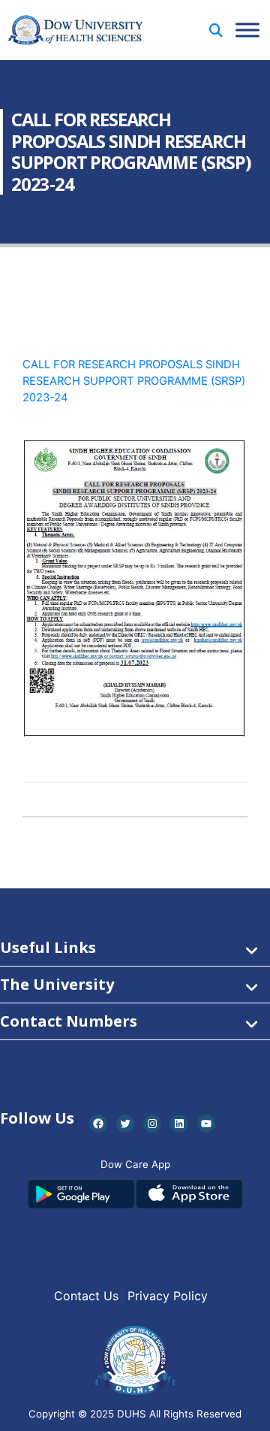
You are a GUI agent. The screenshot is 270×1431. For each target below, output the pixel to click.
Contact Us (86, 1295)
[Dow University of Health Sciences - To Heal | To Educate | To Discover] (75, 30)
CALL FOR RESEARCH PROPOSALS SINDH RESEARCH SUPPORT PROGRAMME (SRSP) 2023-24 (133, 381)
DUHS (131, 1414)
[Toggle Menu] (248, 30)
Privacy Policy (168, 1295)
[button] (216, 30)
